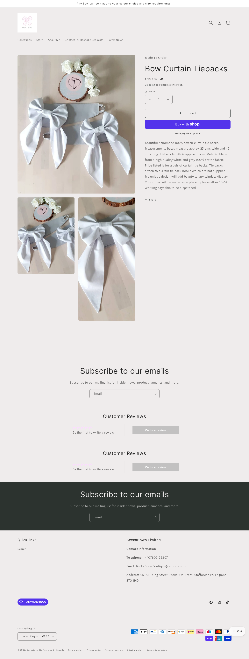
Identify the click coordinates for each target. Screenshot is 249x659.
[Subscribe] (155, 393)
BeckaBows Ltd (34, 650)
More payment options (187, 133)
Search (22, 549)
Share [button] (152, 199)
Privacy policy (94, 650)
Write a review (155, 430)
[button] (211, 22)
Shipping (150, 84)
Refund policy (75, 650)
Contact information (156, 650)
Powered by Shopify (53, 650)
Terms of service (114, 650)
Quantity (150, 91)
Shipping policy (135, 650)
